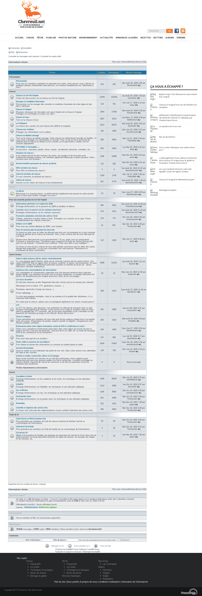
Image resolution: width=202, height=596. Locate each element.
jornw (132, 157)
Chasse (12, 91)
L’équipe (42, 484)
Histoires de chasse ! (25, 153)
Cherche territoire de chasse (28, 174)
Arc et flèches (22, 390)
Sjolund (132, 264)
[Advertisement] (77, 462)
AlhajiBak (132, 321)
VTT (17, 305)
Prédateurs (108, 578)
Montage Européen (167, 190)
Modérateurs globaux (48, 507)
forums (25, 62)
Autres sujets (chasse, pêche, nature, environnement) (38, 259)
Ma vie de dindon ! (167, 137)
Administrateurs (31, 507)
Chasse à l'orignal (23, 109)
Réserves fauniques (71, 575)
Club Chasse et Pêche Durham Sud (31, 419)
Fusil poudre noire (23, 396)
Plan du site (59, 581)
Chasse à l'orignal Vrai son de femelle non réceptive (178, 106)
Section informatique (25, 348)
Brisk (132, 149)
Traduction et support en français (68, 552)
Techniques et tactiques (41, 569)
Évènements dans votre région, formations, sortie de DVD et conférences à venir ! (50, 326)
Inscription (27, 48)
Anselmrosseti (132, 132)
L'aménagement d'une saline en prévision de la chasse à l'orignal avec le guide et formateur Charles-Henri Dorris (178, 160)
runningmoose (132, 393)
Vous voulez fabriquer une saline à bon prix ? (177, 148)
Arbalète (19, 384)
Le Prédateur (21, 123)
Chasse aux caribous (25, 129)
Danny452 (132, 387)
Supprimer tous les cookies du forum (23, 484)
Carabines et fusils (24, 376)
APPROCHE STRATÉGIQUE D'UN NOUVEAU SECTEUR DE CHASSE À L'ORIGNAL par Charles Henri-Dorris (177, 118)
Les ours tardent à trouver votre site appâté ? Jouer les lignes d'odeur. (175, 170)
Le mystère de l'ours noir (170, 126)
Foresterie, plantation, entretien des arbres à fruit (36, 216)
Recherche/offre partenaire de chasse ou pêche (36, 163)
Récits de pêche (73, 572)
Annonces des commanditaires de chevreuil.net (36, 270)
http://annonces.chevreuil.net (35, 368)
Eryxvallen (132, 126)
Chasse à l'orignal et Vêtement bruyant (176, 179)
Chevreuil (107, 569)
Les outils (34, 566)
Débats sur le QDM (24, 224)
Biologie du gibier (38, 575)
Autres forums (15, 255)
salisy (132, 105)
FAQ (12, 52)
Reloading (20, 403)
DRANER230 (132, 380)
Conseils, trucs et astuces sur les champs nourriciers (38, 210)
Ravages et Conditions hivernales (30, 102)
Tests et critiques (23, 317)
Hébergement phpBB (91, 552)
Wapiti (106, 575)
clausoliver (132, 98)
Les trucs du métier (24, 280)
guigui (132, 404)
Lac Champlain (110, 564)
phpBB (69, 549)
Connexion (15, 48)
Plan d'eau (103, 561)
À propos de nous (88, 581)
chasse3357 (132, 310)
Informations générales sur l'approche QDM (34, 204)
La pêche (20, 191)
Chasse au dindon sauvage (27, 135)
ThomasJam (132, 226)
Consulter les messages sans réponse (24, 56)
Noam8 (132, 351)
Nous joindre (73, 581)
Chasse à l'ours (22, 117)
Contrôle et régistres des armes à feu (32, 408)
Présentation (14, 77)
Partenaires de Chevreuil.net (134, 581)
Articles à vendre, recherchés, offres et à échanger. (37, 356)
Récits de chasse (38, 572)
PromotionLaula (132, 206)
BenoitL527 (132, 292)
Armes (12, 372)
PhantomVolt (132, 85)
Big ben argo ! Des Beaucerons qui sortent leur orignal (178, 95)
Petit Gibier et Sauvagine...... (27, 147)
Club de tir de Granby (25, 427)
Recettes (20, 336)
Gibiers (101, 566)
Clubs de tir (14, 415)
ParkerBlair (132, 141)
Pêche (65, 561)
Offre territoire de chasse (26, 168)
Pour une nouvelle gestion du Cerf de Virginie (28, 200)
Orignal (106, 572)
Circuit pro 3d (22, 433)
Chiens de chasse (23, 180)
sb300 (132, 437)
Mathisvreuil (132, 120)
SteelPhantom (132, 194)
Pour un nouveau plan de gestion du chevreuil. (35, 230)
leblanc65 (132, 274)
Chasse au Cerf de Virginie (27, 95)
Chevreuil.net (14, 62)
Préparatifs (35, 564)
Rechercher (23, 52)
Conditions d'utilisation (109, 581)
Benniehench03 (132, 170)
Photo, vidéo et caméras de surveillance (33, 342)
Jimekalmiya (132, 338)
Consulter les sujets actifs (51, 56)
